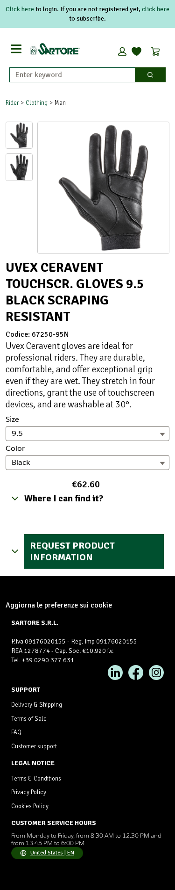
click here (155, 9)
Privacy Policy (28, 792)
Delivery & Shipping (36, 705)
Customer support (34, 746)
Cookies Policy (30, 806)
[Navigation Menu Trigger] (16, 48)
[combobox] (68, 75)
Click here (20, 9)
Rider (12, 103)
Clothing (37, 103)
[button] (122, 51)
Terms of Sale (29, 719)
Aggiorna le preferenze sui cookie (59, 605)
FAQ (16, 732)
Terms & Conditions (36, 778)
